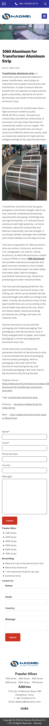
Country (6, 465)
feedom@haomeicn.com (28, 701)
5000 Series (10, 545)
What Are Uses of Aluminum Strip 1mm (24, 563)
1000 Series (10, 533)
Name (6, 431)
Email (5, 442)
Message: (10, 619)
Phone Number (10, 453)
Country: (10, 608)
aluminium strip (13, 575)
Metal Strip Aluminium (16, 567)
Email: (8, 596)
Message (7, 476)
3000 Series (10, 541)
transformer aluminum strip (23, 397)
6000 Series (10, 549)
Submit (13, 637)
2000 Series (10, 537)
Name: (9, 585)
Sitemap (37, 723)
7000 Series (10, 553)
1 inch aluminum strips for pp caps (22, 571)
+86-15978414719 (28, 3)
